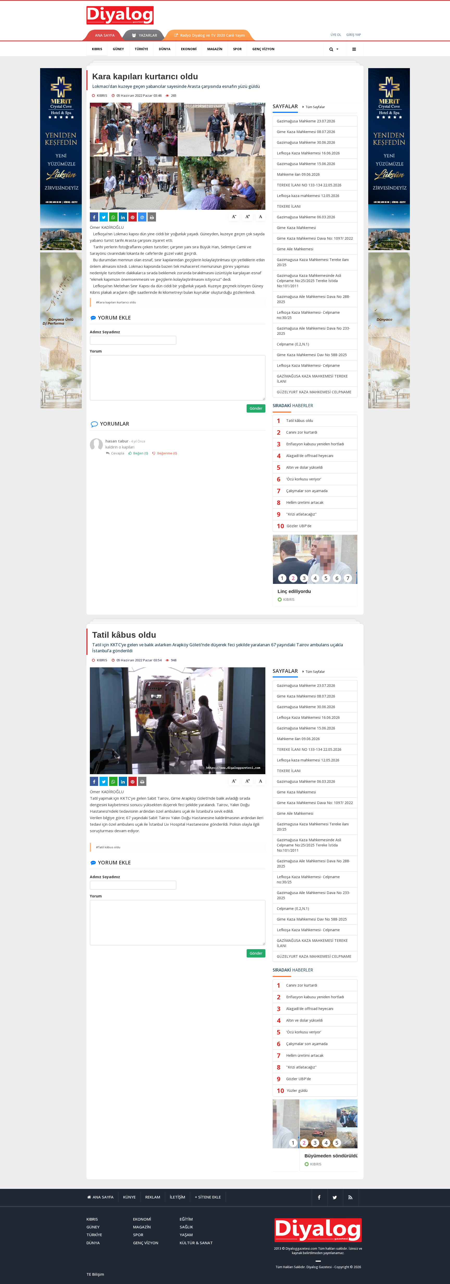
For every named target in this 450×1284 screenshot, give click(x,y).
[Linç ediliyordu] (315, 563)
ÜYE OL (336, 34)
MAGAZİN (214, 49)
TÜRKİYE (141, 49)
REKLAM (152, 1197)
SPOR (237, 49)
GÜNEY (118, 49)
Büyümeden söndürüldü (305, 1155)
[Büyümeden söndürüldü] (315, 1127)
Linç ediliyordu (294, 591)
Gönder (256, 408)
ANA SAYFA (105, 35)
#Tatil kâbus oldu (108, 847)
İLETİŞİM (177, 1197)
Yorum (96, 351)
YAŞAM (186, 1234)
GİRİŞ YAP (353, 34)
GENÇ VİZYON (263, 49)
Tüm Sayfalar (315, 107)
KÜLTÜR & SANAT (196, 1242)
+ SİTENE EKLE (208, 1197)
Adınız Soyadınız (105, 331)
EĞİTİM (186, 1219)
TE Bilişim (95, 1274)
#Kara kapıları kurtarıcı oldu (116, 302)
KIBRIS (97, 49)
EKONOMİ (189, 49)
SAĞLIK (186, 1226)
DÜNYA (164, 49)
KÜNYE (129, 1197)
